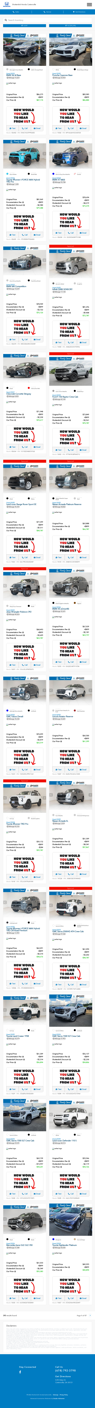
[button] (44, 49)
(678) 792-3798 (65, 1370)
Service (48, 12)
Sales (17, 12)
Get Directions (80, 12)
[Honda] (7, 4)
